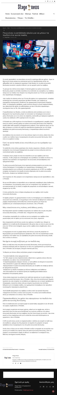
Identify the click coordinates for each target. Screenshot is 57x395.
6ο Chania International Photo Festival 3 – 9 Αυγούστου (13, 349)
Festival (35, 14)
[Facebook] (45, 1)
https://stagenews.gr (16, 357)
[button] (54, 13)
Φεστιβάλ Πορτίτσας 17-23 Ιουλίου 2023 (46, 349)
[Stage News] (28, 7)
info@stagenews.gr (27, 390)
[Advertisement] (28, 23)
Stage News (7, 37)
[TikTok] (50, 1)
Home (7, 14)
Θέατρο (28, 14)
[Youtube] (55, 1)
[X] (52, 1)
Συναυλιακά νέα (17, 14)
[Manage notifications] (53, 391)
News (8, 28)
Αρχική (4, 28)
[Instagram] (48, 1)
